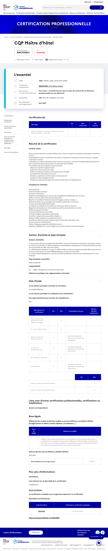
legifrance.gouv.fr (75, 545)
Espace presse (15, 548)
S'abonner (36, 532)
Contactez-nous (101, 548)
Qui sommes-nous (9, 13)
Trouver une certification (16, 37)
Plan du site (60, 548)
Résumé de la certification (43, 143)
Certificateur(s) (37, 117)
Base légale (35, 416)
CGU (85, 548)
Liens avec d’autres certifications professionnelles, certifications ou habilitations (64, 402)
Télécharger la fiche (23, 60)
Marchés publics (24, 548)
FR (64, 60)
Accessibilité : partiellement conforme (73, 548)
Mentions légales (92, 548)
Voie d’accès (35, 281)
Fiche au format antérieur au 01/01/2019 (44, 518)
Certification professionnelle (25, 13)
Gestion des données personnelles (37, 548)
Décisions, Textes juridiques (96, 13)
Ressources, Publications (77, 13)
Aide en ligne (39, 60)
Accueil (6, 37)
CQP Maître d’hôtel (51, 86)
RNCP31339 (41, 511)
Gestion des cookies (52, 548)
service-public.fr (88, 545)
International (98, 2)
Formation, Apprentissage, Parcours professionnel (52, 13)
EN (67, 60)
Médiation (87, 2)
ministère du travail (60, 545)
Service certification (35, 490)
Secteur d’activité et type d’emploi (47, 235)
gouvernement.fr (46, 545)
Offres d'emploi (7, 548)
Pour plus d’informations (42, 471)
